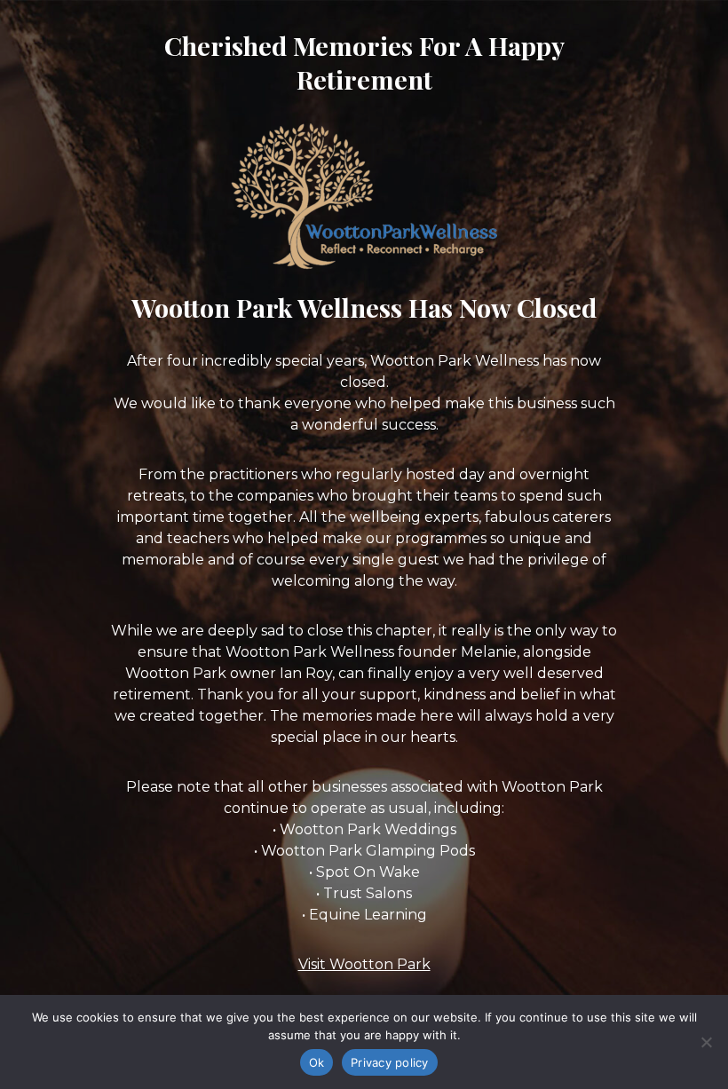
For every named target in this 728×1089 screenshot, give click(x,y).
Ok (317, 1062)
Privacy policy (390, 1062)
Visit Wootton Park (364, 964)
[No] (706, 1042)
